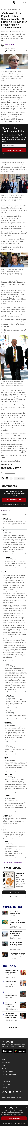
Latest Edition (14, 892)
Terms (18, 153)
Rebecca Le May (9, 44)
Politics (7, 976)
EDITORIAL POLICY (7, 1071)
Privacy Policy (6, 1081)
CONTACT (5, 1068)
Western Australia (13, 9)
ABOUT (4, 1065)
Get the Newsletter (14, 150)
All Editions (14, 896)
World (7, 997)
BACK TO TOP (13, 1027)
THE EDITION (6, 1063)
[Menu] (2, 3)
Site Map (4, 1087)
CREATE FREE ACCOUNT (14, 500)
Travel (7, 1008)
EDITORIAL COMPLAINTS (9, 1074)
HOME (4, 1060)
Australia (3, 9)
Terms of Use (6, 1084)
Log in (24, 2)
